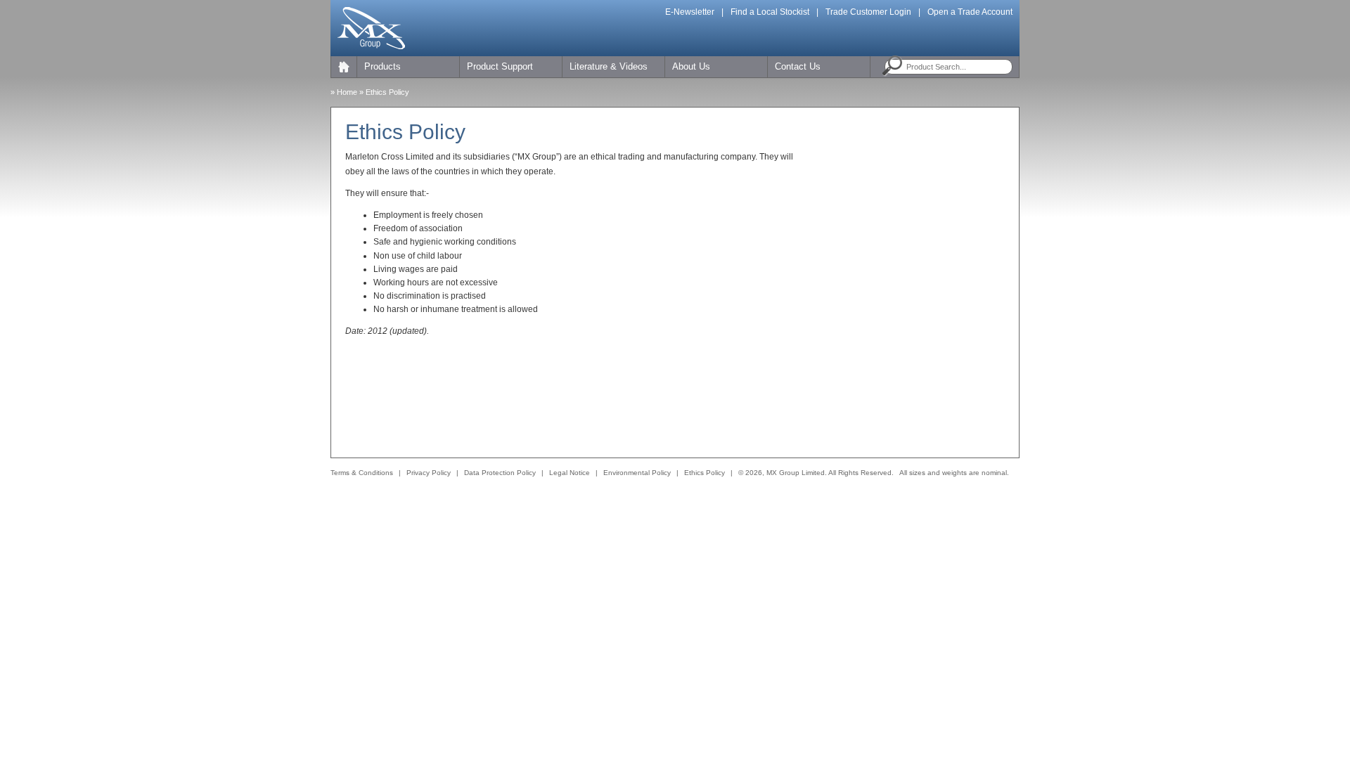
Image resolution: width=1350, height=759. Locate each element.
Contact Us (798, 66)
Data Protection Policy (500, 472)
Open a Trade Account (969, 12)
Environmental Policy (637, 472)
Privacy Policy (428, 472)
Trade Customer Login (868, 12)
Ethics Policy (704, 472)
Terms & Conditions (361, 472)
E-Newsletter (689, 12)
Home (347, 92)
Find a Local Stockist (770, 12)
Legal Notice (569, 472)
